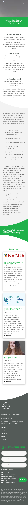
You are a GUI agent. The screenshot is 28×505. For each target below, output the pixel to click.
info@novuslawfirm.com (18, 421)
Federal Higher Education (9, 478)
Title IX (5, 480)
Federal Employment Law (9, 474)
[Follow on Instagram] (6, 444)
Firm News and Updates (9, 482)
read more (7, 288)
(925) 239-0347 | (7, 421)
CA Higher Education (8, 476)
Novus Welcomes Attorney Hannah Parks (12, 358)
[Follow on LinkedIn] (2, 444)
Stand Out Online (13, 423)
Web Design (4, 423)
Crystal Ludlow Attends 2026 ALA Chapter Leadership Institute (13, 310)
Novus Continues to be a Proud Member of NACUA (13, 262)
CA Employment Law (8, 472)
